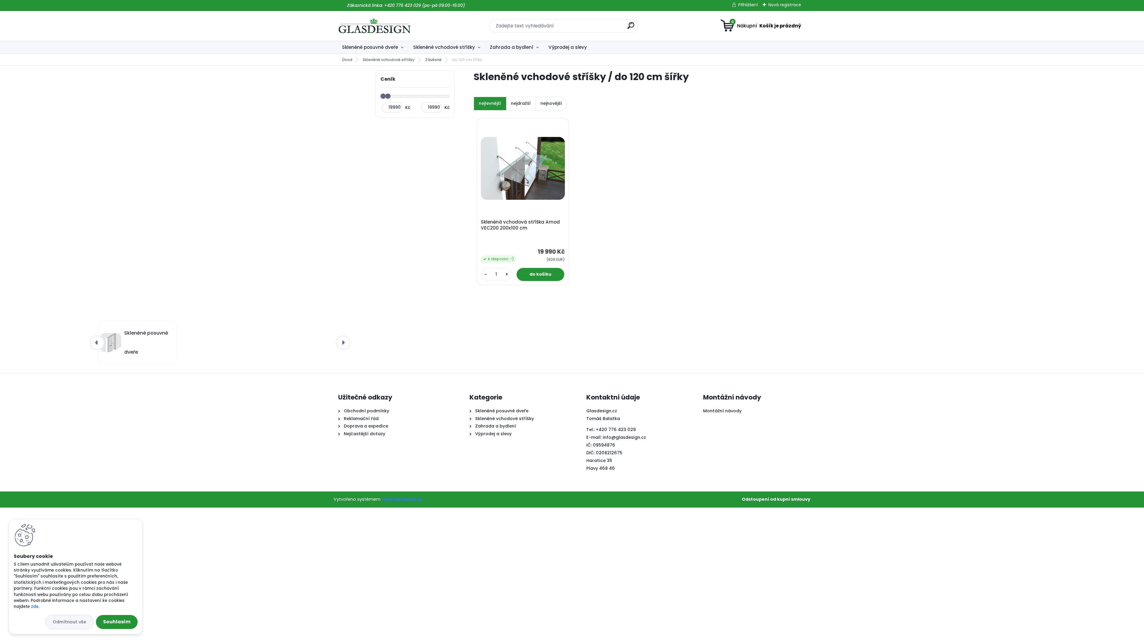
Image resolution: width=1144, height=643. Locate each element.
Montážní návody (722, 411)
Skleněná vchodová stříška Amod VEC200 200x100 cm (520, 225)
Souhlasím (116, 621)
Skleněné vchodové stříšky (444, 47)
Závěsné (433, 60)
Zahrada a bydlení (511, 47)
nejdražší (521, 103)
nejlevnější (490, 103)
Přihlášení (748, 5)
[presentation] (96, 342)
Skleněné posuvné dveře (370, 47)
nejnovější (551, 103)
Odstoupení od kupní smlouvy (776, 499)
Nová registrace (784, 5)
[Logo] (374, 26)
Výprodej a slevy (567, 47)
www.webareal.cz (402, 499)
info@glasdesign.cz (624, 437)
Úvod (347, 60)
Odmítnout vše (69, 622)
